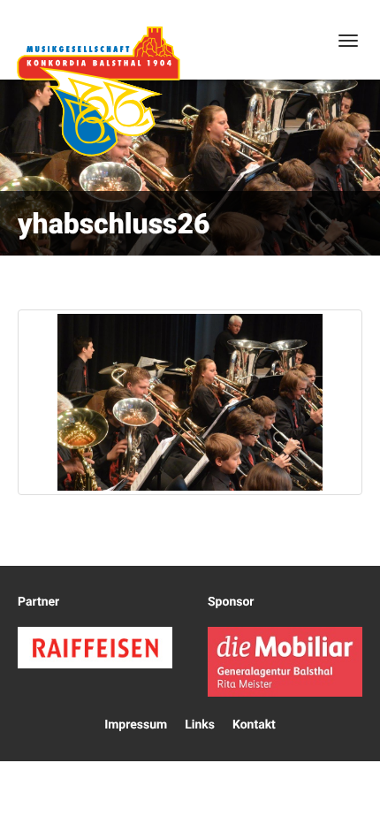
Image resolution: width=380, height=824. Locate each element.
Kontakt (254, 725)
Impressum (135, 725)
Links (200, 725)
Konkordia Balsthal (98, 91)
